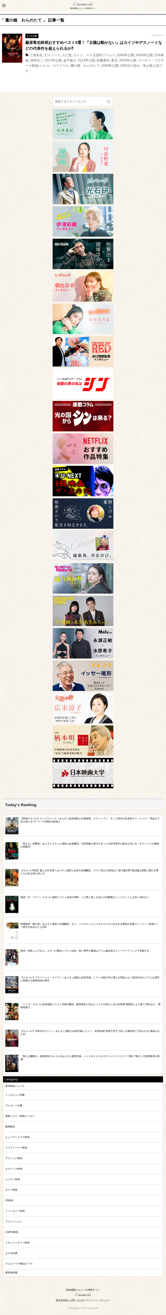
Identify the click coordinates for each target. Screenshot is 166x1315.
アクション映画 (13, 1158)
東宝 (114, 60)
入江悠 (67, 55)
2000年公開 (125, 55)
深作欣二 (36, 60)
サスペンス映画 (13, 1168)
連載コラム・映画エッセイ (19, 1116)
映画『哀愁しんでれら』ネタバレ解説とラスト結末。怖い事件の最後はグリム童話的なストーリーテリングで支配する (84, 950)
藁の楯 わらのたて (85, 65)
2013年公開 (86, 60)
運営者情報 (11, 1272)
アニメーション (13, 1221)
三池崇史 (36, 55)
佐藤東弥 (103, 60)
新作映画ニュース (15, 1086)
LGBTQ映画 (11, 1232)
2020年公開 (127, 60)
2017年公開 (53, 60)
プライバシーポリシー (98, 1300)
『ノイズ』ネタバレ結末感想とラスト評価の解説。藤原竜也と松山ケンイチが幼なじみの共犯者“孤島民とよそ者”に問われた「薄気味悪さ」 (90, 1006)
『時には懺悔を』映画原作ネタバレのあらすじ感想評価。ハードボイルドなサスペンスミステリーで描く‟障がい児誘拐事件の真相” (90, 1057)
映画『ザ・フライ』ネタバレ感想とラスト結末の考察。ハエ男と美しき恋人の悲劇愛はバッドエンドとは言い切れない (84, 897)
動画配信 (10, 1126)
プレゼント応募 (13, 1105)
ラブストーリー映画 (16, 1147)
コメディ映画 (12, 1179)
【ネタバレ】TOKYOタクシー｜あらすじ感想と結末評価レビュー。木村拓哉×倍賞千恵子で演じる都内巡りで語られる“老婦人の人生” (90, 1032)
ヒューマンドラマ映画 (17, 1137)
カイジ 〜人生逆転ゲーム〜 (94, 55)
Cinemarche (83, 4)
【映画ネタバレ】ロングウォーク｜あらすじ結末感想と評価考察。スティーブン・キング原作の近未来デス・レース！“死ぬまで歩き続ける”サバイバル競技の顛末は (90, 820)
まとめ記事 (32, 36)
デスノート (52, 55)
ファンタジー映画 (15, 1211)
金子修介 (69, 60)
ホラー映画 (11, 1189)
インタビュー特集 (15, 1095)
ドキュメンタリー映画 (17, 1242)
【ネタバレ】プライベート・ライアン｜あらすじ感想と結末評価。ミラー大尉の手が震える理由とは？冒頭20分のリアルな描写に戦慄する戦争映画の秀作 (89, 979)
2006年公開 (144, 55)
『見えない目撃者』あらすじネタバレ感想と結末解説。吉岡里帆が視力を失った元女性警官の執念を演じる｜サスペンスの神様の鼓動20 (89, 845)
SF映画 (9, 1200)
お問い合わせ (77, 1300)
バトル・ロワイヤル (54, 65)
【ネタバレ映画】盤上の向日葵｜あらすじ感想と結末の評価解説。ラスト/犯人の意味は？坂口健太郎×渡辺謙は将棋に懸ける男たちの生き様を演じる (89, 872)
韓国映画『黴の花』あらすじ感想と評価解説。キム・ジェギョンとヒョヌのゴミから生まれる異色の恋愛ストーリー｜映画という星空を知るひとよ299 (89, 925)
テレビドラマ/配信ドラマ (19, 1263)
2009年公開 (109, 65)
